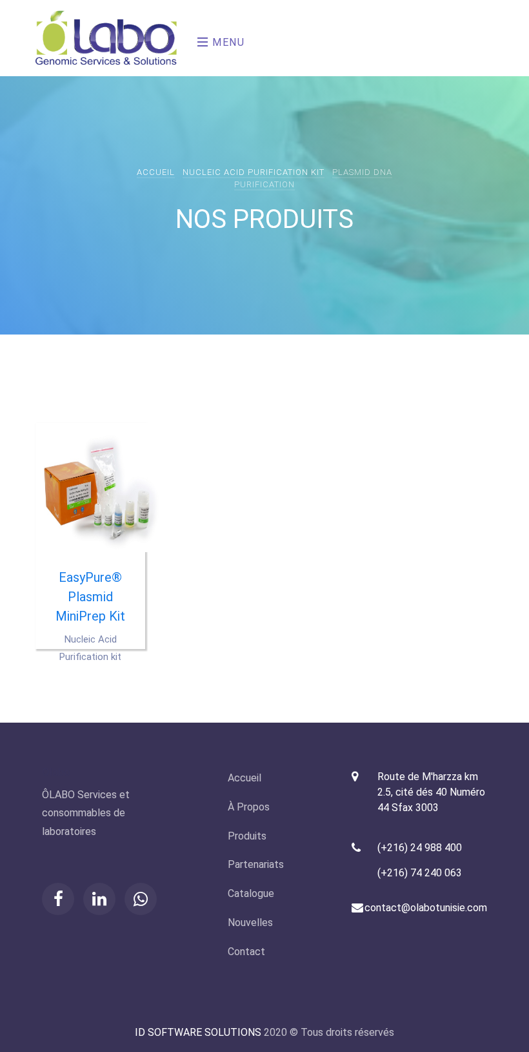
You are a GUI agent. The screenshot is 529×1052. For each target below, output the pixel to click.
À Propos (249, 807)
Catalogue (251, 893)
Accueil (156, 172)
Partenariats (256, 864)
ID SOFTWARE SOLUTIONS (198, 1032)
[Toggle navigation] (193, 38)
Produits (247, 836)
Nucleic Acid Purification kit (253, 172)
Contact (246, 951)
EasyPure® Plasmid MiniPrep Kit (90, 597)
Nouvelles (250, 922)
